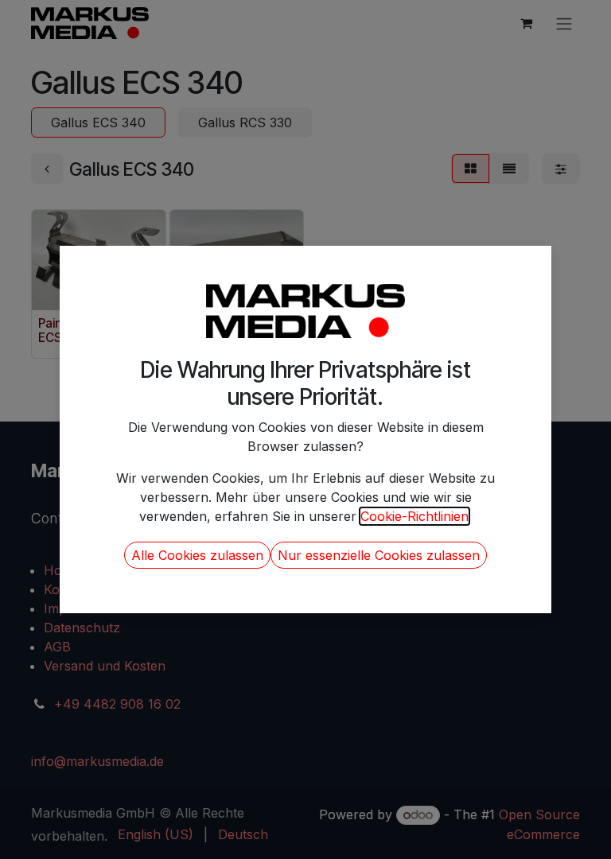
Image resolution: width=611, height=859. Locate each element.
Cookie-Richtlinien (414, 516)
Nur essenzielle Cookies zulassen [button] (379, 555)
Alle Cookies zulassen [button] (197, 555)
